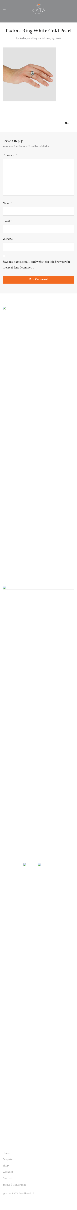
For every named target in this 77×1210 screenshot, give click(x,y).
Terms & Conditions (14, 1185)
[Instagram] (9, 1202)
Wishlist (8, 1172)
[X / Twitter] (15, 1202)
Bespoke (8, 1159)
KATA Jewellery (28, 38)
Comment (10, 155)
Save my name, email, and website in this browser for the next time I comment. (36, 265)
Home (6, 1153)
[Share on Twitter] (68, 104)
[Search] (67, 10)
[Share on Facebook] (62, 104)
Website (8, 239)
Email (7, 221)
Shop (6, 1166)
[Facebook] (4, 1202)
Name (7, 203)
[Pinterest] (21, 1202)
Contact (7, 1178)
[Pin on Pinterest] (73, 104)
